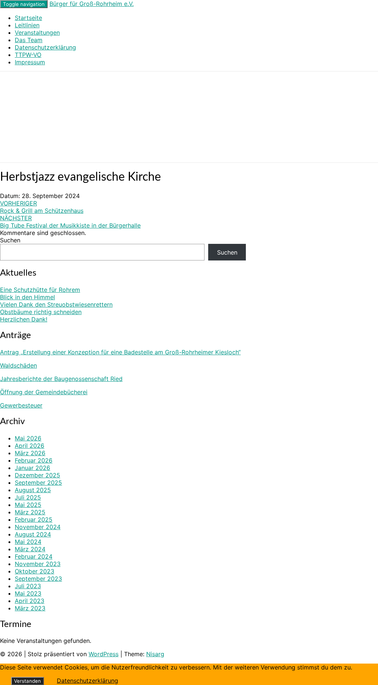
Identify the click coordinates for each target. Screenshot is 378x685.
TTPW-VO (28, 54)
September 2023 (38, 578)
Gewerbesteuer (21, 405)
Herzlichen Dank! (23, 319)
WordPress (103, 654)
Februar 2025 (33, 519)
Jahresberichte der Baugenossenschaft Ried (61, 378)
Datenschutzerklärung (45, 47)
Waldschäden (18, 365)
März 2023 (30, 608)
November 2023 (38, 564)
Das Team (28, 40)
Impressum (30, 62)
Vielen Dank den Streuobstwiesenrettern (56, 304)
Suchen (10, 240)
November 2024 (38, 527)
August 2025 (33, 490)
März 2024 (30, 549)
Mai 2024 (28, 541)
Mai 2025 (28, 504)
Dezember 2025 (37, 475)
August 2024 (33, 534)
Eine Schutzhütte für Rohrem (40, 289)
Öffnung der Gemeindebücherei (43, 392)
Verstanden (27, 681)
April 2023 (29, 600)
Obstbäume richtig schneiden (41, 312)
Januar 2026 (32, 467)
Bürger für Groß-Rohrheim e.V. (91, 3)
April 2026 (29, 445)
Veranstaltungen (37, 32)
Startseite (28, 17)
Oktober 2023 (34, 571)
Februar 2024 (33, 556)
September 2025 (38, 482)
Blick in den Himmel (27, 297)
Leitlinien (27, 25)
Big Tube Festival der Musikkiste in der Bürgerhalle (70, 221)
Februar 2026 (33, 460)
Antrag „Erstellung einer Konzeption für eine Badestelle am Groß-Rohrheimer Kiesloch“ (120, 352)
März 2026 (30, 453)
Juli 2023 (28, 586)
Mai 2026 (28, 438)
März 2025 (30, 512)
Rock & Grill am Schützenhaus (41, 207)
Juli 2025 (28, 497)
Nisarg (155, 654)
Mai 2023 (28, 593)
